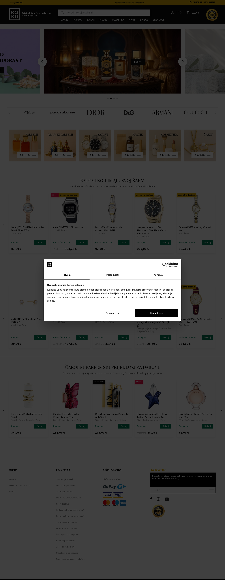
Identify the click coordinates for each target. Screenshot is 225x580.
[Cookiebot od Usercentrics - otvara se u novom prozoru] (164, 264)
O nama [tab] (158, 275)
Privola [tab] (66, 275)
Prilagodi (110, 313)
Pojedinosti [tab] (112, 275)
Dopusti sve (156, 313)
